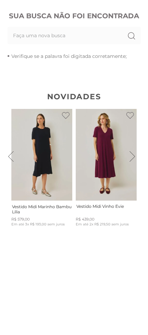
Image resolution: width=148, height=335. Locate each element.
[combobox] (74, 35)
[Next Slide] (132, 156)
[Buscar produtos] (131, 35)
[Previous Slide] (11, 156)
